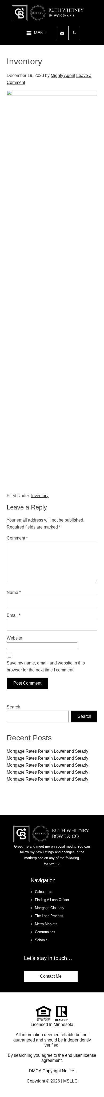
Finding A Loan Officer (52, 900)
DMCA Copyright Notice (51, 1071)
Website (14, 638)
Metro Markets (46, 924)
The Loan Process (49, 916)
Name (14, 592)
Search (13, 707)
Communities (45, 932)
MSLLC (70, 1081)
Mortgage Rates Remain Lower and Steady (47, 751)
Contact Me (51, 976)
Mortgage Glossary (49, 908)
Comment (17, 538)
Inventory (40, 495)
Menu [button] (40, 33)
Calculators (43, 892)
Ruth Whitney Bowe (52, 13)
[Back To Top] (94, 1082)
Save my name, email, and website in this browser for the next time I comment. (46, 666)
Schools (41, 940)
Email (13, 615)
